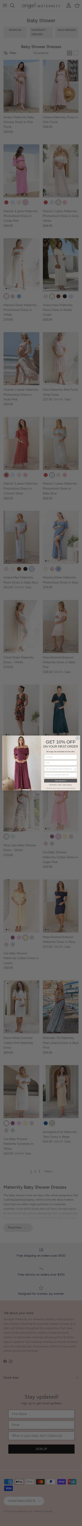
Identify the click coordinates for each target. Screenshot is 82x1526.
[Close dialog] (77, 738)
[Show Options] (75, 768)
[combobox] (60, 768)
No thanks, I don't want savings (60, 785)
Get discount (60, 780)
